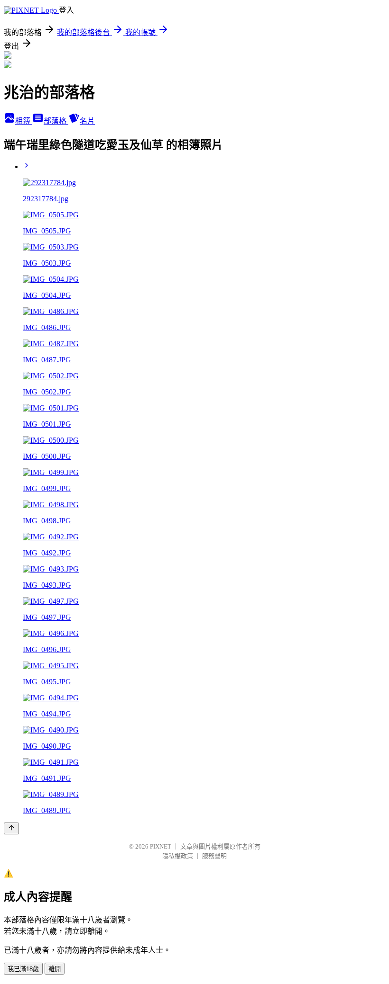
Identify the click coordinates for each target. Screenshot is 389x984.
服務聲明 (214, 855)
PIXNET (160, 846)
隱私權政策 (177, 855)
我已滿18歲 (23, 969)
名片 (87, 121)
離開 (54, 969)
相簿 (23, 121)
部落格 (56, 121)
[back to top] (11, 828)
